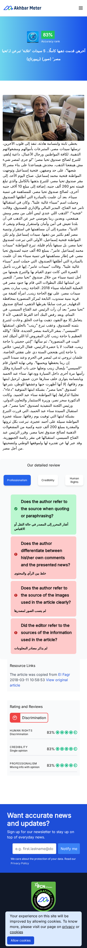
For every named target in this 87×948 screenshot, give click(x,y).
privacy (68, 926)
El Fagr (64, 674)
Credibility (47, 480)
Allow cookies (21, 940)
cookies (16, 932)
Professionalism (17, 480)
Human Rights (74, 480)
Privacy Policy (20, 863)
